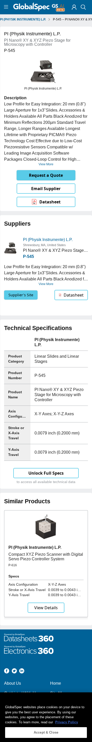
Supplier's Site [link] (20, 294)
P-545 (28, 256)
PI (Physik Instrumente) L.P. (48, 239)
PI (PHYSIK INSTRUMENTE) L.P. (23, 19)
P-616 (12, 565)
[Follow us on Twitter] (14, 671)
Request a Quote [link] (46, 175)
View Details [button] (46, 607)
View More (46, 164)
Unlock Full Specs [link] (46, 473)
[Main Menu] (6, 7)
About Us (12, 683)
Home (55, 683)
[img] (74, 7)
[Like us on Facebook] (6, 671)
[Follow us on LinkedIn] (21, 671)
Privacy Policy (66, 722)
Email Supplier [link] (46, 188)
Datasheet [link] (50, 202)
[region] (46, 717)
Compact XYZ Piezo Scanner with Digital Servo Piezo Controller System (45, 556)
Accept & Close (46, 732)
